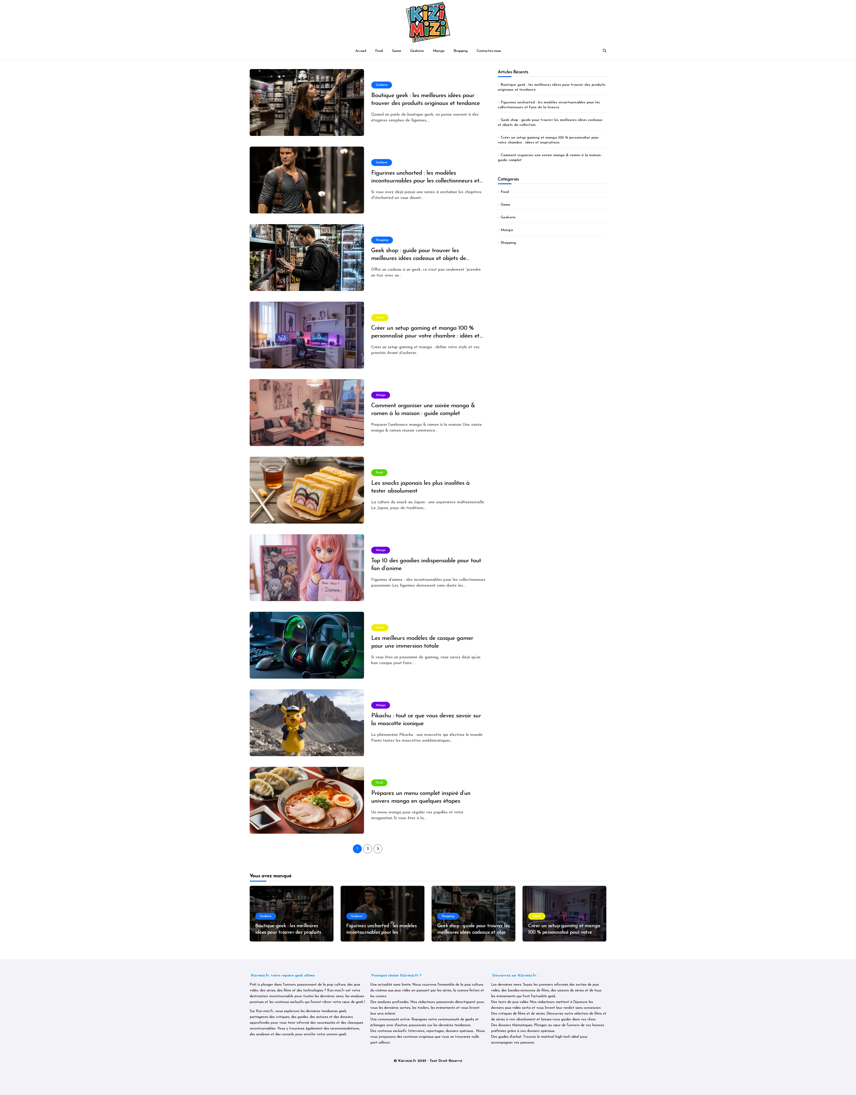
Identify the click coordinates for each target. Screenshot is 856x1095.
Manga (438, 51)
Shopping (460, 51)
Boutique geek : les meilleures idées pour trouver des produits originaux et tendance (288, 932)
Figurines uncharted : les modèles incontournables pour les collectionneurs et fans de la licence (425, 181)
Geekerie (417, 51)
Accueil (360, 51)
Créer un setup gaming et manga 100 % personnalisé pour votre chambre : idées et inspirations (425, 336)
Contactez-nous (489, 51)
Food (379, 51)
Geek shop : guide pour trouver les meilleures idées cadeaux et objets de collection (418, 258)
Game (396, 51)
